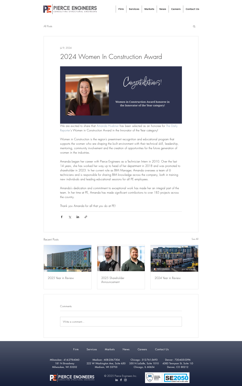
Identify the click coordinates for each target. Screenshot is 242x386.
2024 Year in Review (168, 278)
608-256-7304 (112, 359)
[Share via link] (85, 216)
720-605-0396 (182, 359)
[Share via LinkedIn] (77, 216)
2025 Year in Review (61, 278)
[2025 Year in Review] (67, 258)
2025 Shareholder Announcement (112, 280)
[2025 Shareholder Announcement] (121, 258)
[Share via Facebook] (61, 216)
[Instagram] (125, 380)
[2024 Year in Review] (174, 258)
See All (195, 238)
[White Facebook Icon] (121, 380)
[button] (194, 26)
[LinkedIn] (116, 380)
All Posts (48, 26)
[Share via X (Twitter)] (69, 216)
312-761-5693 (150, 359)
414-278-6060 (71, 359)
